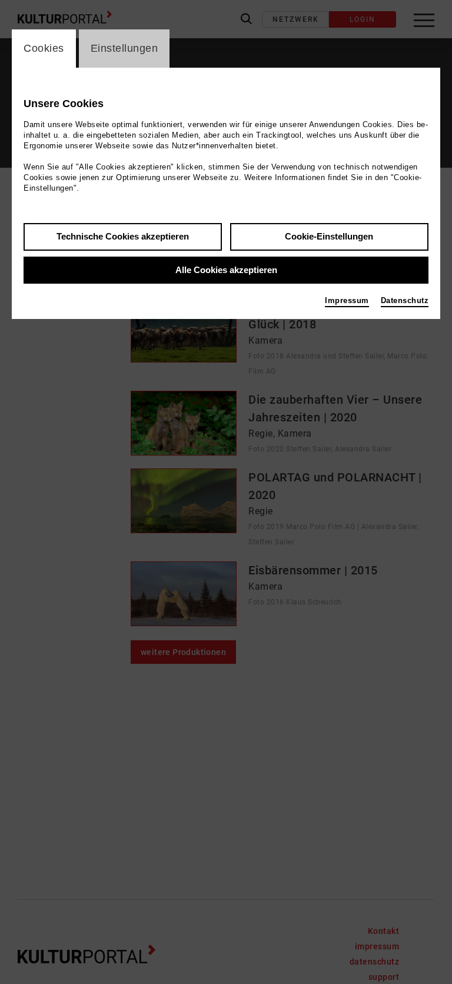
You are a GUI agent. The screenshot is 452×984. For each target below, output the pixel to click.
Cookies (44, 48)
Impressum (347, 300)
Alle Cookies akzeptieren (226, 270)
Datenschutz (405, 300)
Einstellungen (124, 48)
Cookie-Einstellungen (329, 236)
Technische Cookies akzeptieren (122, 236)
